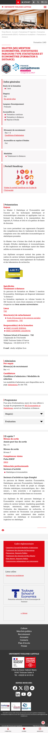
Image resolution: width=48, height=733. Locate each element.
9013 (6, 462)
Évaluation (10, 421)
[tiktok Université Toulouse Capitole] (29, 694)
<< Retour (24, 613)
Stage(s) (9, 413)
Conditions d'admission (14, 135)
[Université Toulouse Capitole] (30, 662)
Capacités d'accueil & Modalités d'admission (22, 548)
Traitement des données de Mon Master (20, 556)
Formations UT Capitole (27, 32)
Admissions (13, 384)
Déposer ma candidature (15, 575)
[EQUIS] (16, 706)
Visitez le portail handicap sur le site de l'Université (20, 188)
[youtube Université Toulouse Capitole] (23, 694)
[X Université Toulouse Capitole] (21, 688)
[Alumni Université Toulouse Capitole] (32, 688)
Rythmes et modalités (27, 34)
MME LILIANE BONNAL (16, 328)
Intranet (26, 2)
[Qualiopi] (5, 706)
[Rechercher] (38, 2)
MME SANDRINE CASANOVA (18, 331)
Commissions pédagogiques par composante (22, 561)
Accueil (14, 32)
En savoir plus (10, 99)
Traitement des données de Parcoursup (20, 550)
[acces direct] (34, 2)
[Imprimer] (3, 530)
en (46, 2)
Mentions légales (39, 726)
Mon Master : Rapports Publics (17, 559)
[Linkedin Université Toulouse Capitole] (18, 694)
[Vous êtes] (18, 2)
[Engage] (26, 706)
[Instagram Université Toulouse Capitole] (26, 688)
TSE (5, 311)
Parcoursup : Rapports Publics (16, 553)
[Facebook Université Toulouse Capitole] (15, 688)
